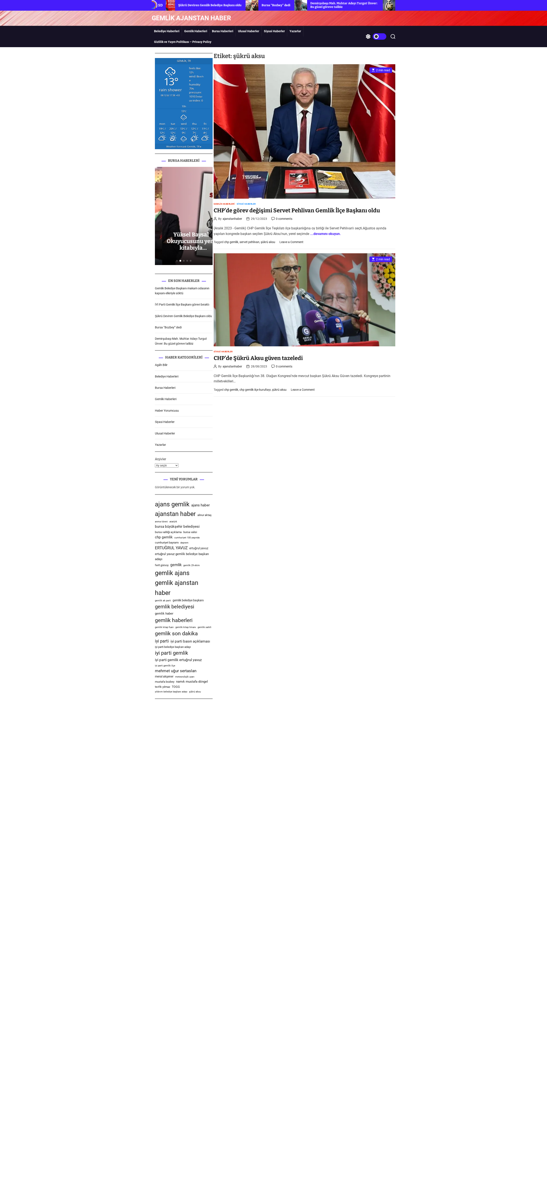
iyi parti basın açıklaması (190, 641)
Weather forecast (183, 146)
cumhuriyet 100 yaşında (187, 537)
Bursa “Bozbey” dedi (220, 5)
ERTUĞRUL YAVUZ (171, 547)
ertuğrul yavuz (198, 548)
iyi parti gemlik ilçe (165, 665)
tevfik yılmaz (162, 686)
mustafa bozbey (164, 681)
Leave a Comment (291, 242)
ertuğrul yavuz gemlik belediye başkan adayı (182, 556)
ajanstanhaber (232, 218)
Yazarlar (295, 31)
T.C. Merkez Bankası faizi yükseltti (367, 5)
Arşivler (160, 459)
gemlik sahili (204, 627)
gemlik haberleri (174, 620)
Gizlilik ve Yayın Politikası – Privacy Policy (182, 42)
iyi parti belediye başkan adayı (173, 647)
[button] (177, 261)
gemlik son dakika (176, 633)
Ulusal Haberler (248, 31)
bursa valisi (190, 532)
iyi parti (162, 641)
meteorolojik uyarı (184, 676)
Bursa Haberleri (222, 31)
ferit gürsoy (162, 565)
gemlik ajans (172, 573)
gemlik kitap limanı (185, 627)
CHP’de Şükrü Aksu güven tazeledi (258, 358)
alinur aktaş (204, 515)
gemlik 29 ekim (191, 565)
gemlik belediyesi (174, 607)
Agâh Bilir (161, 365)
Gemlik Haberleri (195, 31)
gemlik (176, 565)
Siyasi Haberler (274, 31)
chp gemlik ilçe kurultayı (255, 389)
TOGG (176, 686)
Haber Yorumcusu (167, 410)
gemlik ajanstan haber (176, 587)
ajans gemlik (172, 504)
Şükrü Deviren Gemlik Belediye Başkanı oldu (183, 316)
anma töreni (161, 521)
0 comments (284, 218)
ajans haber (200, 505)
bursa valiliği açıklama (168, 532)
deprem (184, 542)
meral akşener (164, 676)
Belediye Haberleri (166, 31)
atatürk (173, 521)
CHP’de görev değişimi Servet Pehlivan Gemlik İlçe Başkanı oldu (297, 210)
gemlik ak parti (163, 600)
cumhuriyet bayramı (167, 542)
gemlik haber (164, 613)
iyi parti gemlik (171, 653)
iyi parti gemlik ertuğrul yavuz (178, 660)
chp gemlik (231, 242)
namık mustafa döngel (192, 681)
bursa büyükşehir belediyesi (177, 526)
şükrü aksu (268, 242)
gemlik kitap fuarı (164, 627)
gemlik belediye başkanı (188, 600)
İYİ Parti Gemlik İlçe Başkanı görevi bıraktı (182, 304)
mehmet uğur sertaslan (175, 670)
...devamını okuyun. (325, 234)
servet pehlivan (249, 242)
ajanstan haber (175, 513)
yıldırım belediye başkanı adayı (171, 691)
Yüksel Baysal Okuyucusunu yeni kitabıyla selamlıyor (183, 244)
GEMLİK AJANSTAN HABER (191, 18)
